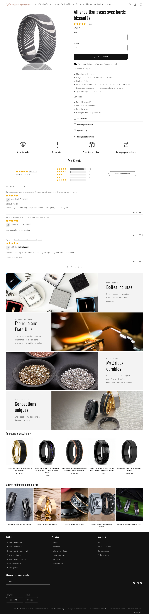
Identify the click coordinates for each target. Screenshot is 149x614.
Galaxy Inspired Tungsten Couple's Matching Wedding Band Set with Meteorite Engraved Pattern (45, 192)
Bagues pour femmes (14, 547)
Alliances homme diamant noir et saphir (129, 524)
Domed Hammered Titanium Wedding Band (28, 240)
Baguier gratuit (12, 568)
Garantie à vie (82, 109)
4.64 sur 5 (33, 171)
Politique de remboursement (77, 609)
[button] (130, 4)
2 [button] (71, 267)
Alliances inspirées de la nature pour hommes (102, 525)
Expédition (56, 547)
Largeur (76, 43)
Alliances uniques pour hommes (74, 524)
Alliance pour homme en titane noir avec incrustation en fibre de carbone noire (102, 469)
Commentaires (103, 551)
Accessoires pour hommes (16, 559)
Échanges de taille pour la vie (88, 112)
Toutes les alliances (14, 555)
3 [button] (75, 267)
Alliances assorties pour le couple (47, 524)
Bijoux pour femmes (14, 564)
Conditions (56, 559)
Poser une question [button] (122, 173)
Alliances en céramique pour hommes (19, 524)
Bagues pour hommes (15, 543)
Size (75, 32)
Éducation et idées (105, 547)
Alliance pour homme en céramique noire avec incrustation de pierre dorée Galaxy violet (47, 470)
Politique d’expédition (135, 609)
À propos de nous (58, 555)
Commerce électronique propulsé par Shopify (49, 609)
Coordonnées (138, 612)
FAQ (99, 543)
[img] (12, 195)
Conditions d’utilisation (117, 609)
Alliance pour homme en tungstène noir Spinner (129, 469)
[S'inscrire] (47, 582)
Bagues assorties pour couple (18, 551)
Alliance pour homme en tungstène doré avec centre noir (19, 469)
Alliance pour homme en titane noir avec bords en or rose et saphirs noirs (74, 469)
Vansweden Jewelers (26, 609)
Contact (55, 543)
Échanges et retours (59, 551)
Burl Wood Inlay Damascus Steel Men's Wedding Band (31, 217)
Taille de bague (103, 555)
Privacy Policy (57, 564)
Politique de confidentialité (98, 609)
